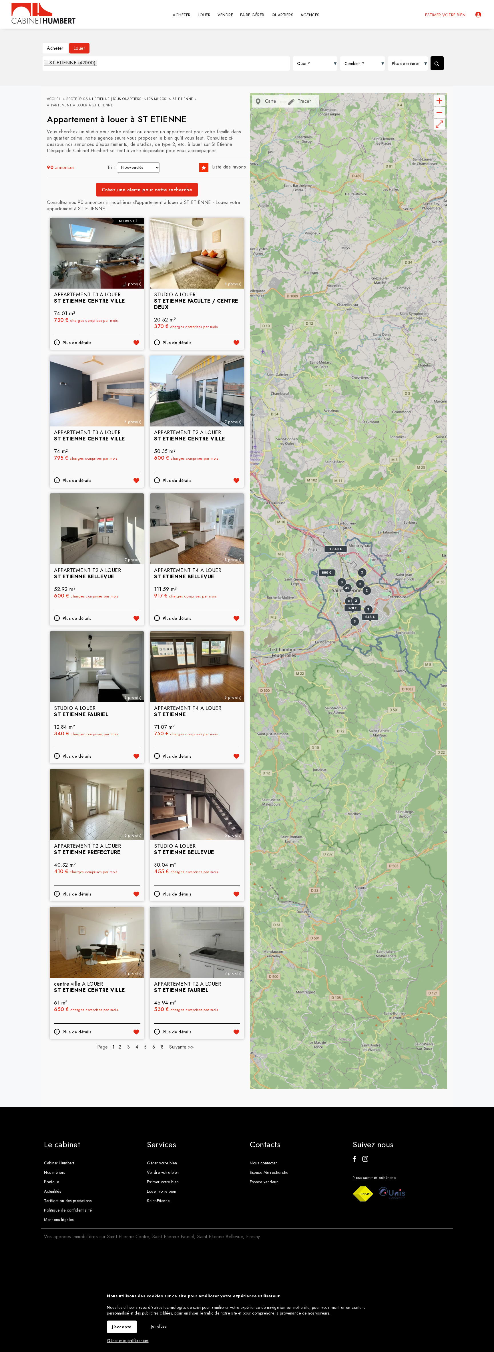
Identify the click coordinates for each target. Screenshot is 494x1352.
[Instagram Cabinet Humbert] (365, 1160)
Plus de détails (77, 343)
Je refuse (159, 1326)
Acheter (55, 48)
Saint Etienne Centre (128, 1236)
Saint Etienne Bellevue (220, 1236)
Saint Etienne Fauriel (173, 1236)
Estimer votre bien (445, 15)
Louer (79, 48)
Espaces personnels (478, 14)
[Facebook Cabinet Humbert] (354, 1160)
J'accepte (122, 1327)
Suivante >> (181, 1047)
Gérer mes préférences (128, 1340)
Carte (269, 101)
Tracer (303, 101)
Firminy (253, 1236)
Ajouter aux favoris (136, 342)
